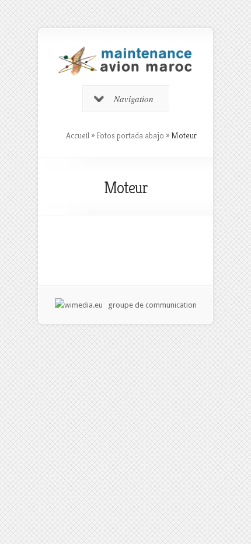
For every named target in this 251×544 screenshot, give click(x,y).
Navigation (134, 98)
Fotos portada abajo (130, 135)
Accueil (77, 135)
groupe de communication (150, 305)
